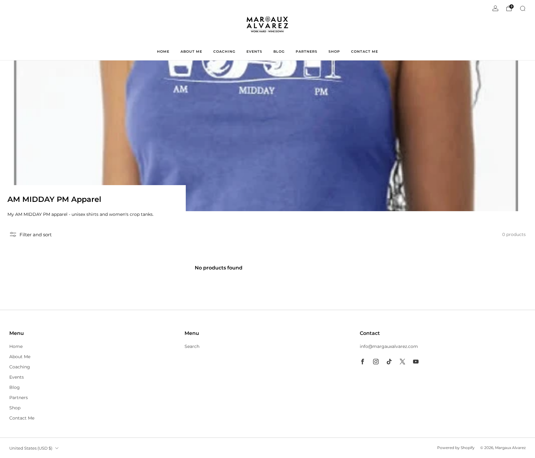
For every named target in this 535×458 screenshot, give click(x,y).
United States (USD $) (30, 448)
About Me (191, 51)
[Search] (523, 8)
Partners (306, 51)
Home (163, 51)
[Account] (495, 8)
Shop (334, 51)
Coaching (224, 51)
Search (192, 346)
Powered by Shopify (456, 448)
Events (254, 51)
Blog (279, 51)
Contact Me (364, 51)
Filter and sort (36, 235)
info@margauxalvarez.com (389, 346)
